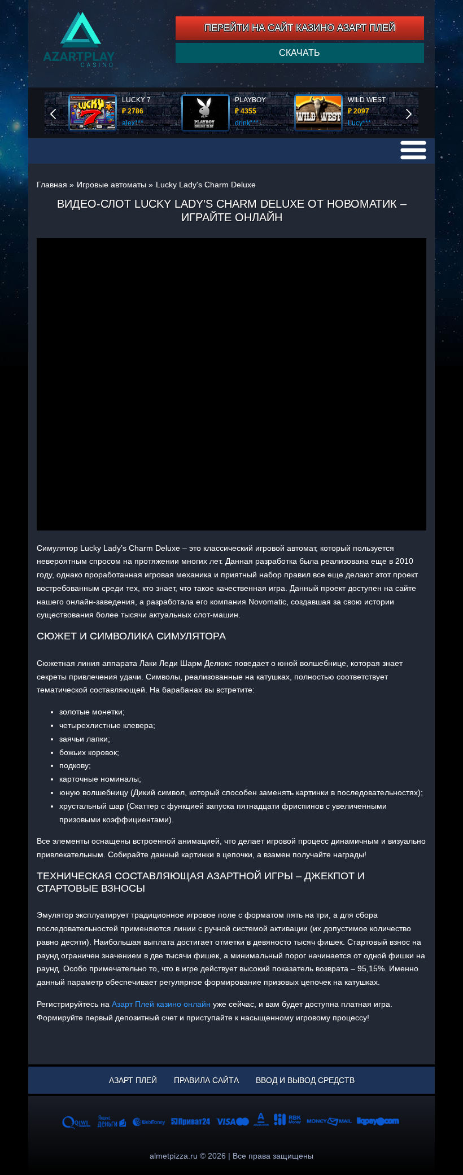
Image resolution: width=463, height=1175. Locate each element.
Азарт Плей (133, 1080)
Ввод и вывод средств (305, 1080)
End (61, 112)
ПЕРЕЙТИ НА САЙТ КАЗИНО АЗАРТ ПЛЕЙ (299, 28)
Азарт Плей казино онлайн (161, 1004)
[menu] (413, 150)
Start (416, 112)
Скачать (299, 53)
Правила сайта (206, 1080)
